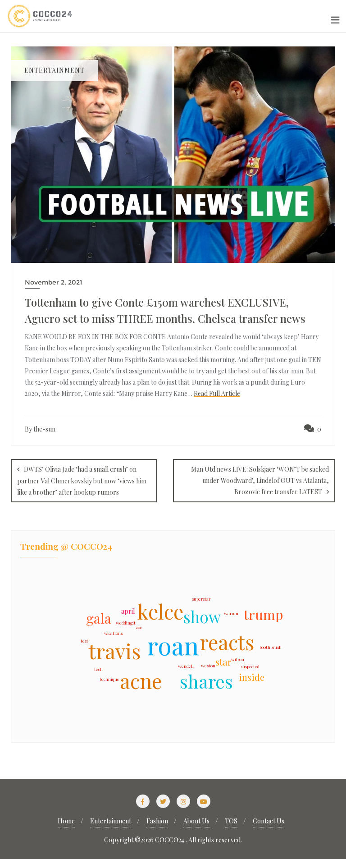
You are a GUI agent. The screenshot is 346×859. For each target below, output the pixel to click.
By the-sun (40, 429)
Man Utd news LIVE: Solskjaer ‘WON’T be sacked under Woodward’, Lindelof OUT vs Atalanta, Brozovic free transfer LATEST (260, 480)
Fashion (157, 821)
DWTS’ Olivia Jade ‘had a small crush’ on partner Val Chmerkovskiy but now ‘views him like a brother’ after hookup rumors (81, 480)
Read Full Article (217, 393)
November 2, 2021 (53, 282)
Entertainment (110, 821)
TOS (231, 821)
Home (66, 821)
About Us (196, 821)
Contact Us (268, 821)
